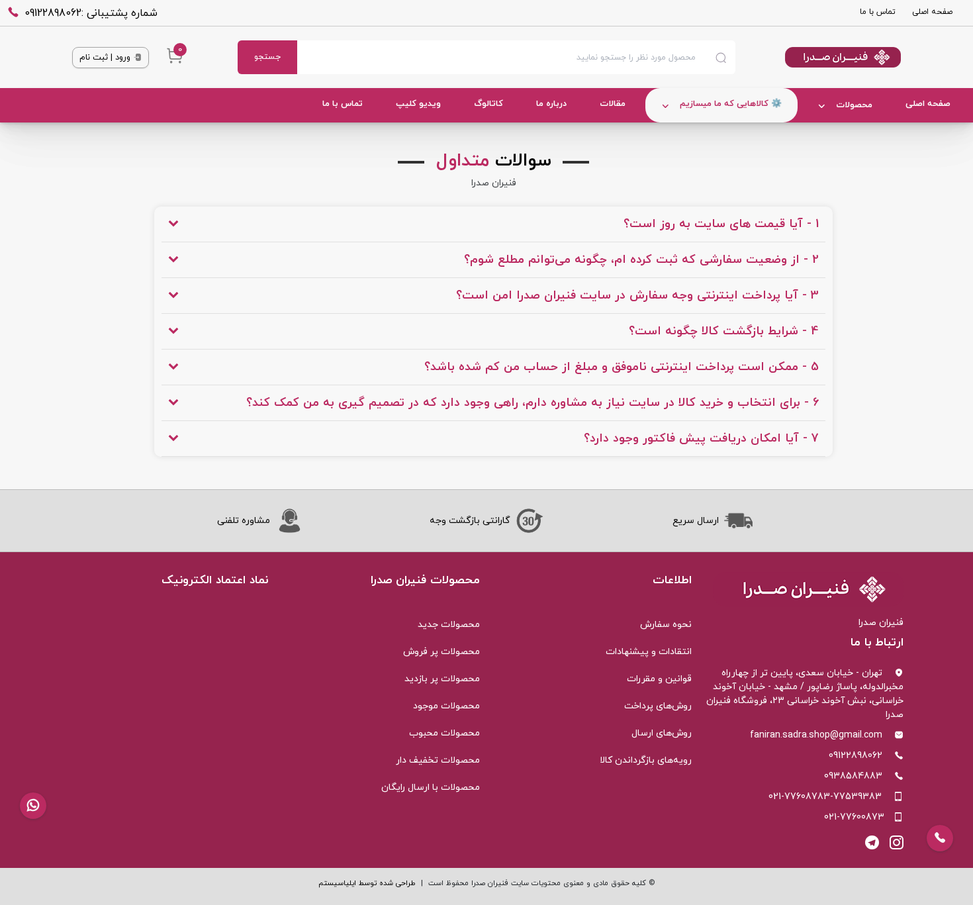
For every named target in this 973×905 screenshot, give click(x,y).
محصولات (854, 105)
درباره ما (551, 104)
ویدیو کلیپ (418, 104)
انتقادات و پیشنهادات (649, 651)
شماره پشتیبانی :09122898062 (91, 13)
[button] (33, 805)
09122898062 (855, 755)
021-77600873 (854, 817)
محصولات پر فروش (441, 651)
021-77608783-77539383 (825, 796)
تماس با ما (878, 12)
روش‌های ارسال (661, 733)
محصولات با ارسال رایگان (430, 787)
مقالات (613, 104)
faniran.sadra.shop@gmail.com (816, 735)
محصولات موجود (446, 706)
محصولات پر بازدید (442, 679)
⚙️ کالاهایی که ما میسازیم (731, 104)
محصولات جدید (449, 624)
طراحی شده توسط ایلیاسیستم (367, 883)
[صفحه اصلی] (818, 57)
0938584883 (853, 776)
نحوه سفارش (666, 624)
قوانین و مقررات (659, 679)
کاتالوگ (488, 104)
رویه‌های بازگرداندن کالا (646, 760)
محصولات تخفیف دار (438, 760)
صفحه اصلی (932, 12)
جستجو (267, 57)
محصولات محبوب (444, 733)
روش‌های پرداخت (658, 706)
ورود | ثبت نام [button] (106, 58)
